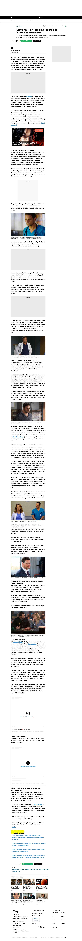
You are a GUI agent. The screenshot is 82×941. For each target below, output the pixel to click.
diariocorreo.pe (51, 937)
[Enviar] (11, 21)
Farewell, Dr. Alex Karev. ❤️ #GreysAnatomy (21, 729)
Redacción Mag (16, 50)
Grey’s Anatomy (32, 644)
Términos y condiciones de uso (39, 910)
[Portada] (16, 913)
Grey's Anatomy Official (29, 731)
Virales (53, 923)
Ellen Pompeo (45, 869)
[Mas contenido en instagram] (43, 926)
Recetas (63, 923)
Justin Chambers (25, 869)
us (52, 916)
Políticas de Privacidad (37, 913)
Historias (54, 927)
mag (65, 937)
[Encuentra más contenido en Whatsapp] (17, 41)
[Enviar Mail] (11, 50)
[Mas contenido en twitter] (41, 926)
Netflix (14, 827)
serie (37, 869)
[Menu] (12, 17)
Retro (62, 920)
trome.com (43, 937)
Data (62, 916)
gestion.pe (31, 937)
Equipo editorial (16, 914)
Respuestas (55, 912)
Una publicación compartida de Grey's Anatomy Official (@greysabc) (26, 783)
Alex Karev (32, 869)
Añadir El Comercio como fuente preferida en (54, 26)
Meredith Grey (16, 871)
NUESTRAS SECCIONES (56, 910)
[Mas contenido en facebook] (38, 926)
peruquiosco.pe (59, 937)
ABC (40, 869)
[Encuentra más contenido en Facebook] (12, 41)
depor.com (37, 937)
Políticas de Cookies (36, 915)
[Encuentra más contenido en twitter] (15, 41)
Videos (62, 912)
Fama (53, 920)
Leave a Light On (17, 642)
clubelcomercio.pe (24, 937)
